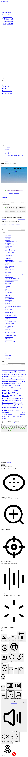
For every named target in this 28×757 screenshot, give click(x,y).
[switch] (1, 500)
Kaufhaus (7, 149)
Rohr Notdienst (8, 320)
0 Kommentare (17, 224)
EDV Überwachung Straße (10, 335)
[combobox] (14, 428)
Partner (6, 156)
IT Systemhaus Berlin (9, 324)
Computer (11, 193)
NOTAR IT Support (9, 334)
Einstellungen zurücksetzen (6, 742)
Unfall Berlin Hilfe (9, 267)
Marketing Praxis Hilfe (10, 269)
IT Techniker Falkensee (9, 407)
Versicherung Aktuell (9, 323)
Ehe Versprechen (8, 264)
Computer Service (7, 379)
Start (15, 171)
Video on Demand (9, 337)
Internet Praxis (11, 385)
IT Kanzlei (21, 396)
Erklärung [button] (3, 465)
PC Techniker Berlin (18, 412)
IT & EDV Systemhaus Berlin (11, 280)
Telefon (5, 416)
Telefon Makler (8, 293)
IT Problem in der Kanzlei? (10, 321)
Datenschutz (7, 153)
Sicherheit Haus (8, 292)
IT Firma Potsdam (14, 396)
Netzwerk (17, 410)
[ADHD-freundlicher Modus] (1, 564)
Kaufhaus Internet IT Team (8, 224)
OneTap (9, 462)
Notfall (6, 161)
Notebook (10, 412)
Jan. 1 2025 (4, 197)
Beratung (15, 370)
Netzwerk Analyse (9, 290)
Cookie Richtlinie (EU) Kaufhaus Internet (16, 155)
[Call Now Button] (14, 754)
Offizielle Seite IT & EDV (10, 250)
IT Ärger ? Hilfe (8, 270)
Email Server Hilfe (9, 277)
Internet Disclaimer (9, 309)
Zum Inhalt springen (5, 1)
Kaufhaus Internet (8, 410)
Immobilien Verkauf (9, 327)
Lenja (6, 289)
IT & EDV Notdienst (9, 244)
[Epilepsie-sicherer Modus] (1, 629)
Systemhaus (15, 194)
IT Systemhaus (8, 253)
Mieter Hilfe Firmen (9, 312)
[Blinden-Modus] (1, 596)
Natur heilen (7, 307)
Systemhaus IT (8, 235)
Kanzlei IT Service (9, 330)
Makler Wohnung (8, 300)
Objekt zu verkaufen (9, 298)
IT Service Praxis (8, 304)
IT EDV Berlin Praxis (9, 266)
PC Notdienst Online (9, 257)
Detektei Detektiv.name (10, 314)
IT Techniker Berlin (20, 405)
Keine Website (8, 283)
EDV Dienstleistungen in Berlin (11, 241)
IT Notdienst (7, 247)
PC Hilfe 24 (7, 249)
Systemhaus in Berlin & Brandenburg (13, 306)
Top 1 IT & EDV (8, 310)
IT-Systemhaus (8, 147)
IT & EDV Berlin (8, 246)
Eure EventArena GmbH (10, 301)
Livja (6, 287)
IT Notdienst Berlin (16, 398)
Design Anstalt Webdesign (10, 315)
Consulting (11, 381)
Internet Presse (16, 193)
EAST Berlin (7, 240)
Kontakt (9, 152)
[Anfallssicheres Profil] (1, 532)
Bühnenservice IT (9, 260)
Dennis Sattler (8, 338)
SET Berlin (7, 329)
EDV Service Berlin (7, 383)
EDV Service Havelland (16, 383)
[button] (4, 638)
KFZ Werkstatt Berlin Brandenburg (12, 278)
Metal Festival (8, 272)
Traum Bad (7, 286)
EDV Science (8, 243)
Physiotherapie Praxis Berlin (11, 341)
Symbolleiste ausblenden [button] (6, 466)
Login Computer (8, 284)
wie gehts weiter (8, 340)
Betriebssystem (8, 237)
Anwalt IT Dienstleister (10, 332)
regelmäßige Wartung (16, 414)
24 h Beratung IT (8, 255)
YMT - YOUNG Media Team (11, 317)
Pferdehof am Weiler (9, 281)
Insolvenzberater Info (9, 326)
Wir (3, 214)
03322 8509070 (21, 219)
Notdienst (4, 219)
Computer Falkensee (13, 372)
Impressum (7, 150)
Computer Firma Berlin (12, 374)
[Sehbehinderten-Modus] (1, 500)
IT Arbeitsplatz (8, 303)
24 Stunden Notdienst (7, 370)
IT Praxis (17, 400)
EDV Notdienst (19, 381)
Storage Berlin (8, 258)
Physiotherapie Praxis (9, 252)
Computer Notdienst (17, 376)
